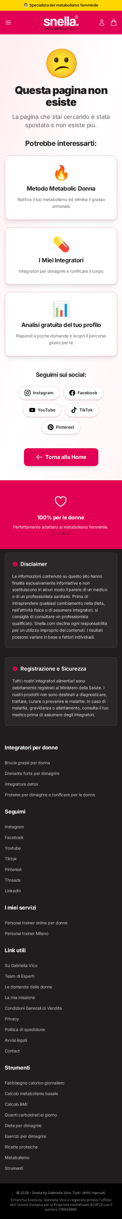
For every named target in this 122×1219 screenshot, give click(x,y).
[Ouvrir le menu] (8, 22)
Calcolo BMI (16, 1104)
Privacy (12, 1018)
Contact (12, 1050)
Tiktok (11, 858)
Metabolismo (17, 1157)
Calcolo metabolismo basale (31, 1093)
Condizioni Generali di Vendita (33, 1008)
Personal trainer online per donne (36, 922)
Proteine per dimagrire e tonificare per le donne (50, 794)
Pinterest (13, 869)
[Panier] (113, 22)
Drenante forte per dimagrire (32, 773)
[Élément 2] (58, 533)
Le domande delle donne (28, 986)
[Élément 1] (54, 533)
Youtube (13, 848)
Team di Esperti (19, 976)
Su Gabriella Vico (21, 965)
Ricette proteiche (21, 1146)
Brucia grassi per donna (27, 762)
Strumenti (14, 1168)
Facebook (14, 837)
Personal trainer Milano (26, 933)
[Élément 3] (63, 533)
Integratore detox (21, 783)
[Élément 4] (68, 533)
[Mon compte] (101, 22)
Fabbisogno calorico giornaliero (34, 1082)
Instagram (14, 826)
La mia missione (20, 997)
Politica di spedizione (25, 1029)
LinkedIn (13, 890)
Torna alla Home (65, 457)
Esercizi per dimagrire (25, 1136)
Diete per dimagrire (23, 1125)
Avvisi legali (16, 1040)
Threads (12, 880)
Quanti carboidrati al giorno (31, 1114)
